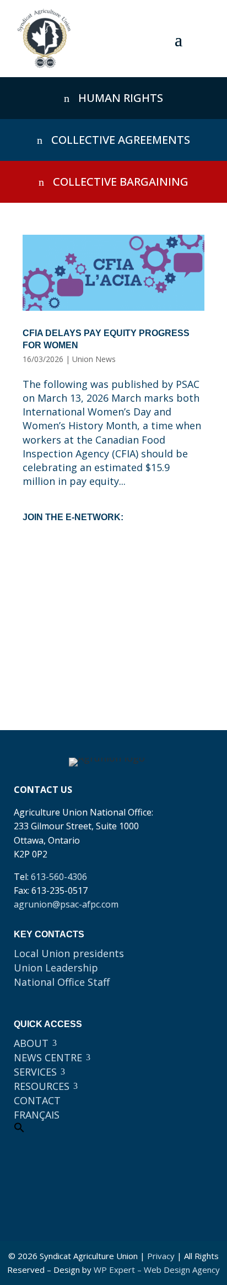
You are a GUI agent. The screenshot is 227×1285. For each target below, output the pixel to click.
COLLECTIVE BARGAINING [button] (120, 181)
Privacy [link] (161, 1255)
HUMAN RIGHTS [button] (120, 97)
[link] (44, 38)
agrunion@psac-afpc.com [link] (66, 904)
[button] (178, 39)
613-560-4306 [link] (59, 877)
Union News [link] (94, 359)
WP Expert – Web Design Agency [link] (157, 1269)
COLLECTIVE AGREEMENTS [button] (120, 139)
